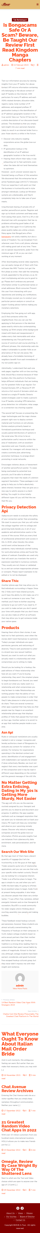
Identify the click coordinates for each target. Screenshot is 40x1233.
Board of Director (27, 1216)
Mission (29, 1213)
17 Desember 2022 (12, 1110)
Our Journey (11, 1216)
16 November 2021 (12, 1075)
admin (6, 65)
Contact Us (20, 1220)
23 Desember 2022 (12, 1150)
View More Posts (20, 988)
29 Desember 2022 (12, 1190)
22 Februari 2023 (21, 65)
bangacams (6, 236)
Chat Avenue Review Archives (17, 1088)
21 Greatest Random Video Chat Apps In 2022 (19, 1126)
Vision (20, 1213)
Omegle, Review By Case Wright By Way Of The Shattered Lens (19, 1167)
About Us (10, 1213)
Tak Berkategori (20, 20)
